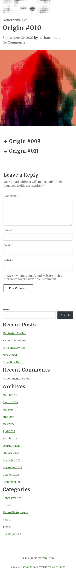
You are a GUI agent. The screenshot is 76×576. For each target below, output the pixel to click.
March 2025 (10, 395)
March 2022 (10, 438)
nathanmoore (49, 38)
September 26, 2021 (18, 38)
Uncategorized (12, 534)
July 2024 (8, 409)
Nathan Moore (29, 567)
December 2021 (12, 460)
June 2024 (9, 416)
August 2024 (10, 402)
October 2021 (11, 474)
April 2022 (9, 431)
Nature (7, 519)
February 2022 (11, 445)
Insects (7, 505)
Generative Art (15, 20)
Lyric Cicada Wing (14, 347)
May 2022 (8, 424)
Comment (11, 196)
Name (8, 230)
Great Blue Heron (13, 362)
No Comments (14, 42)
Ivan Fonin (48, 558)
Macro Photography (15, 512)
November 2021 (12, 467)
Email (8, 245)
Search (7, 309)
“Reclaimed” (10, 355)
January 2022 (11, 453)
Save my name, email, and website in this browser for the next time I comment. (34, 277)
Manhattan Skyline (14, 333)
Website (8, 260)
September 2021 (12, 481)
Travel (7, 526)
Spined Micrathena (14, 340)
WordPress (58, 567)
